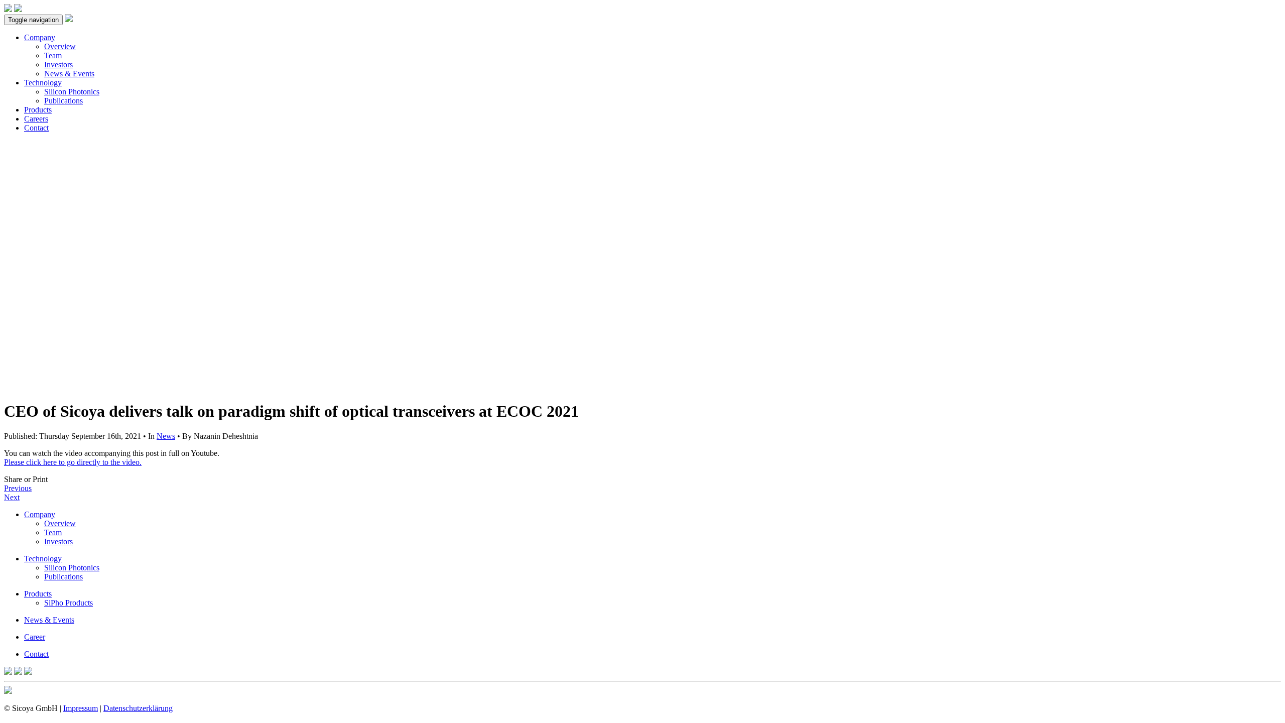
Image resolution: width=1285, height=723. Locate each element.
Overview (60, 46)
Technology (43, 82)
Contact (36, 128)
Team (53, 55)
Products (38, 109)
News (166, 436)
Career (34, 637)
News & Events (69, 73)
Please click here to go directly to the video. (73, 462)
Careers (36, 118)
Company (39, 37)
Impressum (80, 708)
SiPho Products (68, 602)
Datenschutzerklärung (138, 708)
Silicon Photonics (71, 91)
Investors (58, 64)
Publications (63, 100)
